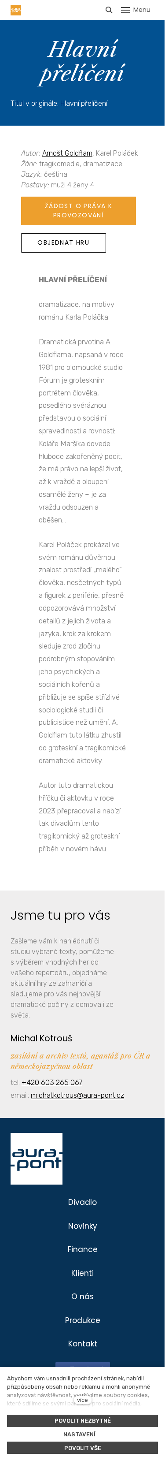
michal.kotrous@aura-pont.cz (77, 1095)
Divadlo (82, 1202)
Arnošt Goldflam (67, 153)
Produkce (82, 1320)
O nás (82, 1296)
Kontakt (82, 1343)
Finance (83, 1249)
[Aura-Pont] (16, 10)
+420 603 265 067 (52, 1082)
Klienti (82, 1273)
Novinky (82, 1226)
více (82, 1400)
